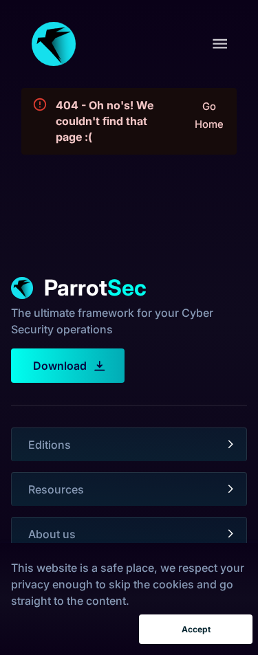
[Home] (54, 44)
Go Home (209, 115)
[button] (129, 444)
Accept (196, 629)
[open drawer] (220, 43)
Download (60, 366)
